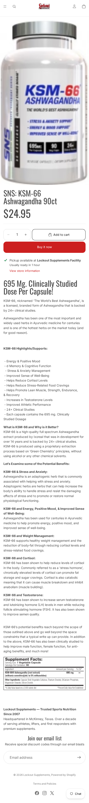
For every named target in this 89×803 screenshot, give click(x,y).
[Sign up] (79, 757)
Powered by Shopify (63, 774)
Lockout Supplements (36, 774)
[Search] (14, 6)
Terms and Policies (44, 783)
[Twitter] (52, 793)
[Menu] (5, 6)
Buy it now (44, 247)
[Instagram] (44, 793)
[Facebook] (37, 793)
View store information (25, 270)
